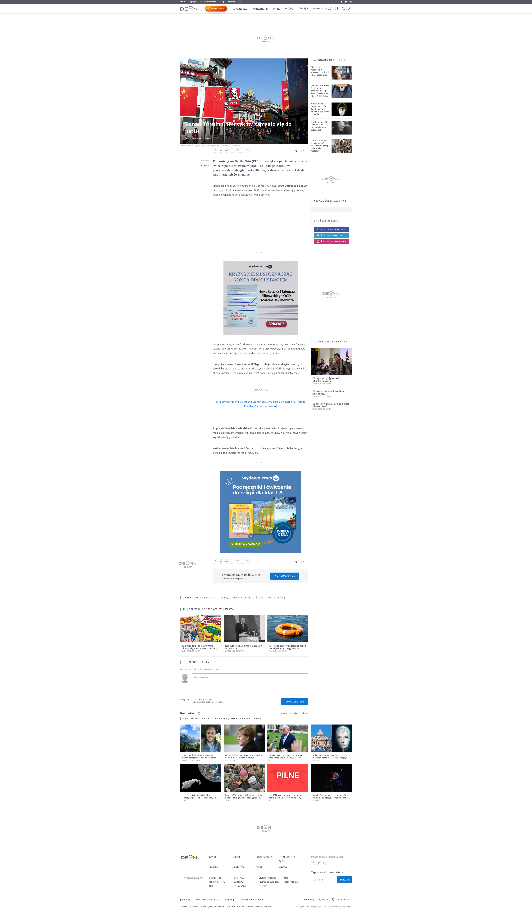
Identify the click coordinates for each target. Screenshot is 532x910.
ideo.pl (349, 907)
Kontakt (221, 907)
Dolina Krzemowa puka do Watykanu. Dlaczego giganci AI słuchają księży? (330, 756)
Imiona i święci (240, 886)
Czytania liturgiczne (267, 877)
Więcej (302, 8)
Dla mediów (230, 907)
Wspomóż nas (288, 576)
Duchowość (239, 877)
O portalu (183, 907)
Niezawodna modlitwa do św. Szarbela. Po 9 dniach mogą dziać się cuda (320, 108)
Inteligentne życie (286, 858)
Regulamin (194, 907)
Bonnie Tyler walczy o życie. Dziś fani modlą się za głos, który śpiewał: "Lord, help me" (331, 798)
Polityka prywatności (208, 907)
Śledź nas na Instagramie (333, 241)
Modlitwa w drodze (208, 2)
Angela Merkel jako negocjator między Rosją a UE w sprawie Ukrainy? (243, 756)
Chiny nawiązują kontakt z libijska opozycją (327, 379)
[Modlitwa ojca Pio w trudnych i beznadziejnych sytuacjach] (342, 128)
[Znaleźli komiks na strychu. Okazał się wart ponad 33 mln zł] (200, 628)
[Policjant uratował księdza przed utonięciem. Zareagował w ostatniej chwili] (287, 628)
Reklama (240, 907)
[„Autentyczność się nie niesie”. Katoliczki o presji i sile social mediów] (342, 146)
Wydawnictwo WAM (207, 899)
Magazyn (192, 2)
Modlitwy (263, 886)
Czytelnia (238, 867)
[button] (337, 8)
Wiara (276, 8)
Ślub (211, 886)
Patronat (267, 907)
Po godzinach (264, 856)
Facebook (341, 1)
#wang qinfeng (276, 597)
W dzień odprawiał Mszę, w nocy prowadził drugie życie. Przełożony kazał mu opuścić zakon (320, 92)
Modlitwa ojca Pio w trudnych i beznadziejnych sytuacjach (319, 126)
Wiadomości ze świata (201, 138)
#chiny (224, 597)
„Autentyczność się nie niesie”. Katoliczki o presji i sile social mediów (319, 145)
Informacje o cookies (254, 907)
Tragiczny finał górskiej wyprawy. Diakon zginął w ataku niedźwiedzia (198, 756)
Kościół (315, 760)
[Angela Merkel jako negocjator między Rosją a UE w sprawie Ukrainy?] (244, 738)
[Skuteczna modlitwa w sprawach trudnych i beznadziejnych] (342, 73)
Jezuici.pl (185, 899)
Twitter (346, 1)
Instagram (350, 1)
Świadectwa (239, 881)
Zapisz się (344, 879)
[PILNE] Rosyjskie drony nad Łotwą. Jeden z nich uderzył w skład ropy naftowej (286, 798)
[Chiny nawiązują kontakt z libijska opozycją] (331, 361)
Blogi (222, 2)
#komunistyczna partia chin (248, 597)
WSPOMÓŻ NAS (345, 899)
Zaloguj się (184, 699)
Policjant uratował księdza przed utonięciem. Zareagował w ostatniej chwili (287, 648)
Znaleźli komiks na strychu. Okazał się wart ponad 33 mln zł (199, 647)
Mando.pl (229, 899)
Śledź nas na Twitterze (333, 235)
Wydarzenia (240, 8)
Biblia (182, 2)
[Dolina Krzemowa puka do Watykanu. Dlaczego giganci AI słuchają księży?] (331, 738)
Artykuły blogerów (217, 881)
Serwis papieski (215, 877)
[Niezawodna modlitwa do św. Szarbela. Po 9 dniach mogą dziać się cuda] (342, 109)
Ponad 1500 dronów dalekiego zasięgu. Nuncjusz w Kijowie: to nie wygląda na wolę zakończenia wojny (244, 798)
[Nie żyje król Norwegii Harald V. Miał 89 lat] (244, 628)
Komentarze (260, 8)
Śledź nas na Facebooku (333, 229)
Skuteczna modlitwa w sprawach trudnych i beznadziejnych (320, 71)
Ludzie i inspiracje (291, 881)
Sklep (241, 2)
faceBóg (231, 2)
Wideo (289, 8)
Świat (187, 138)
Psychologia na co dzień (269, 881)
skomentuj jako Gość (203, 699)
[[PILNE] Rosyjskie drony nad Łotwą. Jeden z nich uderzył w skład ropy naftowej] (287, 778)
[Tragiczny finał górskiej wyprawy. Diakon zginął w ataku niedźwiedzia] (200, 738)
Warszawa (317, 8)
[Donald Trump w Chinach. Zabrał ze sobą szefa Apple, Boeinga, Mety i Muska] (287, 738)
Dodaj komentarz (295, 701)
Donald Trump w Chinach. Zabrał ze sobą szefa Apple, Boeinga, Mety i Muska (285, 758)
